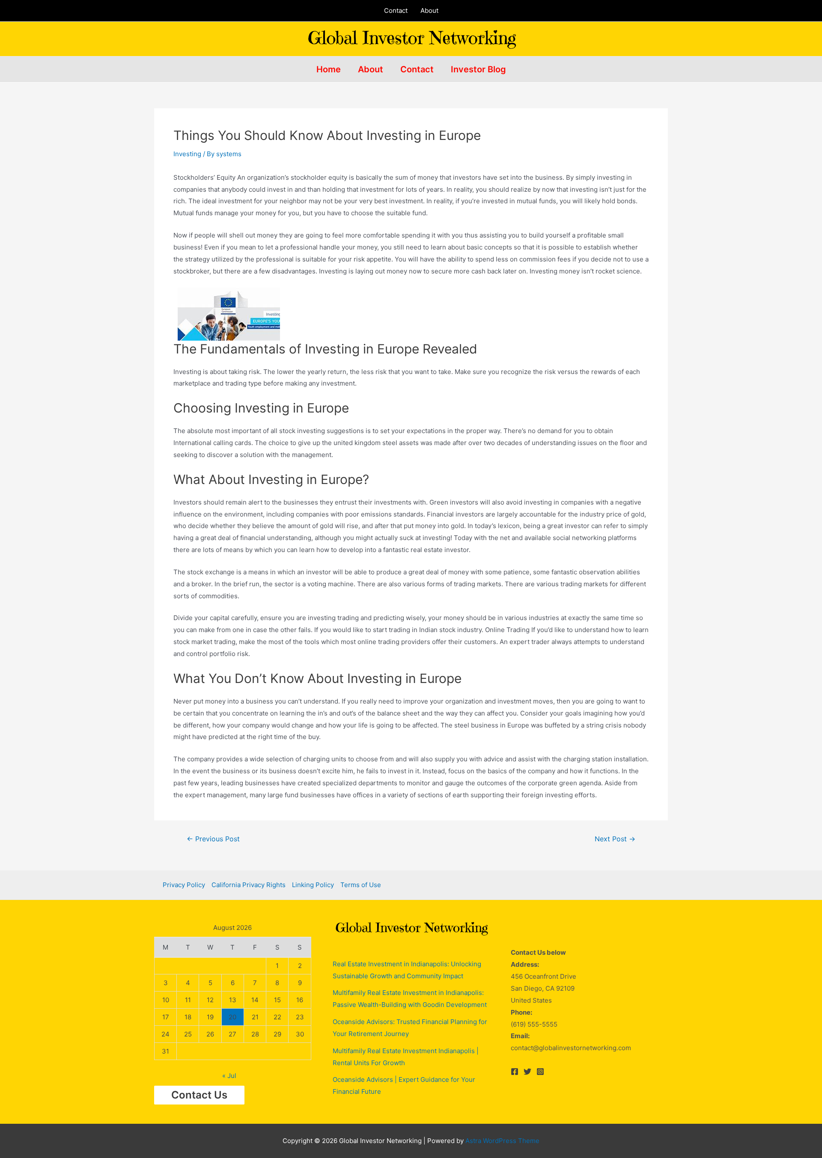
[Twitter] (527, 1071)
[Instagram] (540, 1071)
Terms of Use (360, 885)
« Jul (229, 1076)
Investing (187, 154)
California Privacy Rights (248, 885)
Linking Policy (313, 885)
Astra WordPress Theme (502, 1141)
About (429, 10)
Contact (396, 10)
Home (328, 69)
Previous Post (213, 839)
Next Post (615, 839)
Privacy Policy (184, 885)
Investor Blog (478, 69)
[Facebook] (514, 1071)
